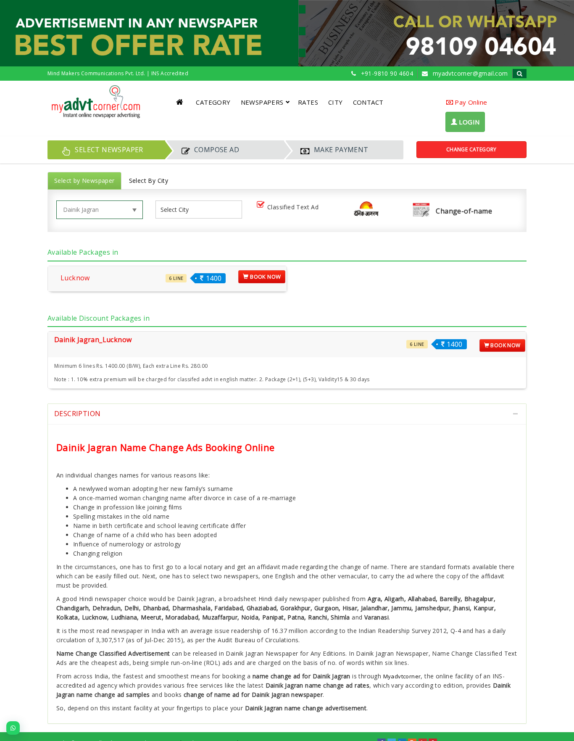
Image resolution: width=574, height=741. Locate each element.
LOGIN (468, 122)
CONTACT (368, 102)
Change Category (471, 149)
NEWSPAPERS (262, 102)
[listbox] (177, 209)
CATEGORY (213, 102)
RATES (308, 102)
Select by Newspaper (84, 181)
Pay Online (470, 102)
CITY (335, 102)
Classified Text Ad (293, 207)
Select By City (149, 181)
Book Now (265, 276)
